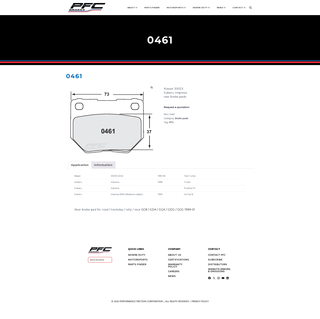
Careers (173, 271)
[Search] (109, 259)
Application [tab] (80, 165)
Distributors (217, 264)
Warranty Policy (175, 265)
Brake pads (181, 118)
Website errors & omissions (219, 270)
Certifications (178, 259)
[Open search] (250, 7)
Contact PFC (217, 255)
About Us (174, 255)
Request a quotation (176, 107)
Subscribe (215, 259)
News (172, 276)
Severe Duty (136, 255)
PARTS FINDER (137, 264)
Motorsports (138, 259)
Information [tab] (103, 165)
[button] (152, 87)
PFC (171, 122)
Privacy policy (200, 301)
